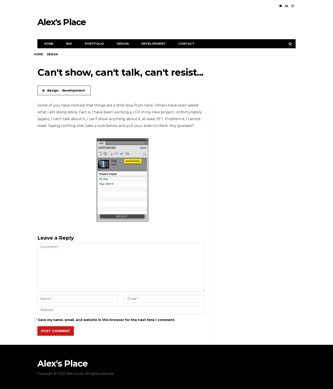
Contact (186, 43)
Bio (69, 43)
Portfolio (94, 43)
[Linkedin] (286, 6)
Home (48, 43)
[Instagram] (292, 6)
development (153, 43)
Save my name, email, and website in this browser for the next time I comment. (106, 320)
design (123, 43)
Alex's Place (61, 22)
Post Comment (55, 331)
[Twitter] (280, 6)
